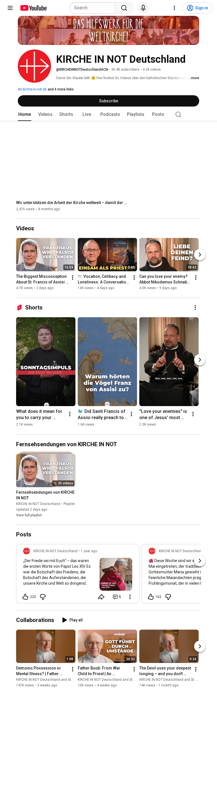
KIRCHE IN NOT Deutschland (38, 504)
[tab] (24, 114)
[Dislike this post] (42, 596)
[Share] (101, 597)
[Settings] (174, 8)
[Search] (124, 8)
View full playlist (29, 515)
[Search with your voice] (143, 8)
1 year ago (89, 551)
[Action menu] (130, 597)
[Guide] (10, 8)
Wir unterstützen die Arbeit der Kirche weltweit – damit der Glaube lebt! (72, 202)
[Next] (199, 255)
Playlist (69, 504)
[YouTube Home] (33, 8)
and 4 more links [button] (61, 89)
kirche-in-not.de (34, 89)
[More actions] (72, 277)
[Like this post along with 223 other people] (25, 596)
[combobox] (94, 8)
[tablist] (108, 114)
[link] (77, 575)
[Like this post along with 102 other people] (150, 596)
